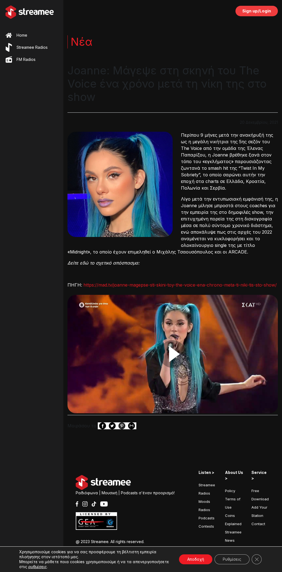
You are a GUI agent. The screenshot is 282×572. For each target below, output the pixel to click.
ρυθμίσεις (37, 566)
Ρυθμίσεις (232, 559)
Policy (230, 491)
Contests (206, 526)
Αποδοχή (195, 559)
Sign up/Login (256, 11)
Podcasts (207, 518)
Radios (204, 510)
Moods (204, 501)
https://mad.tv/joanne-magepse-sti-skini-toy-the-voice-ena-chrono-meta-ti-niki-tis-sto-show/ (179, 285)
